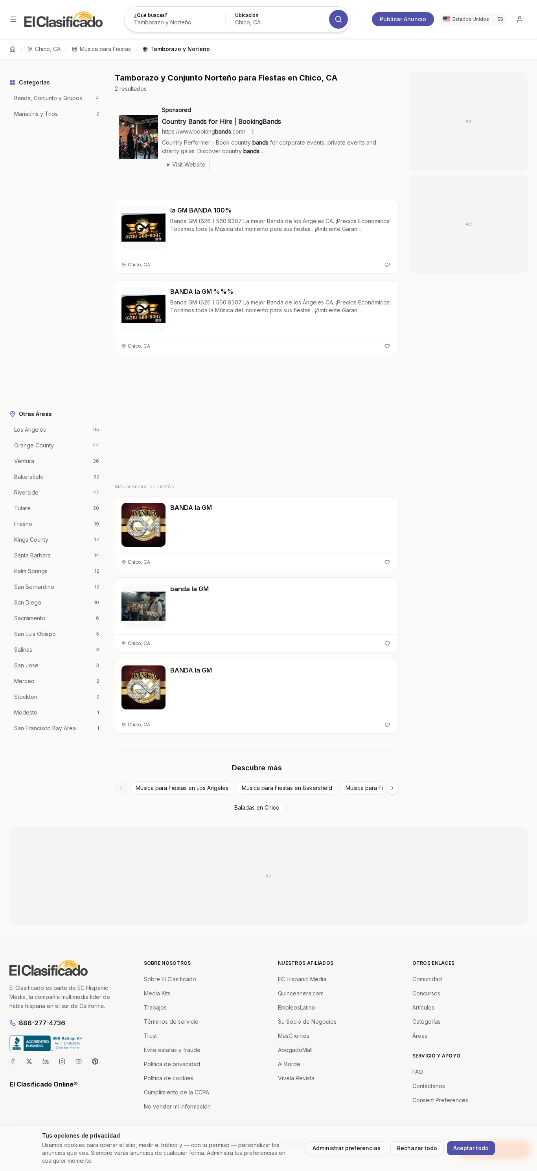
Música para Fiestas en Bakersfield (287, 787)
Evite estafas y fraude (172, 1049)
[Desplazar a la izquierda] (121, 788)
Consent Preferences (440, 1100)
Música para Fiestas (105, 49)
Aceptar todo (471, 1148)
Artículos (423, 1007)
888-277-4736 (42, 1023)
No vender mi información (177, 1106)
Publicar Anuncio (403, 19)
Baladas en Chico (257, 807)
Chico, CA (48, 49)
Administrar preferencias (347, 1148)
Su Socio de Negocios (307, 1021)
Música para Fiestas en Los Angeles (182, 787)
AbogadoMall (295, 1049)
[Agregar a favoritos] (387, 264)
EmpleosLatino (296, 1007)
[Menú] (13, 19)
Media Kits (157, 993)
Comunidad (427, 979)
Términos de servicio (171, 1021)
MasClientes (293, 1035)
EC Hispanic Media (302, 979)
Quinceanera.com (301, 993)
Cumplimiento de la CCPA (176, 1092)
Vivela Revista (296, 1078)
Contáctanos (428, 1086)
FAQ (417, 1071)
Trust (150, 1035)
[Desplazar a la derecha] (392, 788)
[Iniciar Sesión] (520, 19)
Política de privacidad (172, 1064)
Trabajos (155, 1007)
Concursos (426, 993)
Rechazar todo (417, 1148)
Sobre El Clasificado (170, 979)
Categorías (426, 1021)
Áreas (419, 1035)
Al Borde (289, 1064)
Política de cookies (168, 1078)
